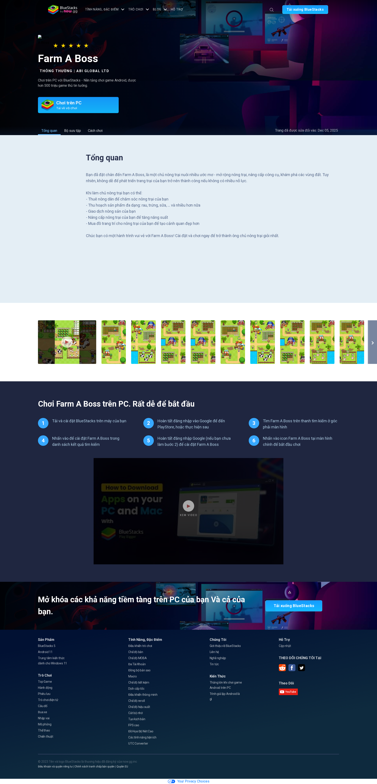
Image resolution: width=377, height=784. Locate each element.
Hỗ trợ (177, 9)
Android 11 (45, 652)
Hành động (45, 687)
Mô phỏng (44, 724)
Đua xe (42, 712)
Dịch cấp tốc (136, 688)
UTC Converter (138, 743)
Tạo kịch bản (136, 719)
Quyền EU (122, 766)
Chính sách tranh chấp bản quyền (94, 766)
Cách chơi (95, 131)
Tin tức (214, 664)
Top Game (45, 681)
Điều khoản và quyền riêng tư (55, 766)
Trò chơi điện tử (48, 700)
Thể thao (44, 730)
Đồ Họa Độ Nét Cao (140, 731)
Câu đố (42, 706)
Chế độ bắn (135, 652)
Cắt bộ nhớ (135, 713)
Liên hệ (214, 652)
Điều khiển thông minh (143, 694)
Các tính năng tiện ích (142, 737)
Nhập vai (43, 718)
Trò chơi (135, 9)
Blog (157, 9)
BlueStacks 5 (46, 646)
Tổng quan (49, 131)
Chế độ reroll (136, 701)
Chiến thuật (45, 736)
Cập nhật (285, 646)
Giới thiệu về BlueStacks (225, 646)
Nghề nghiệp (218, 658)
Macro (132, 676)
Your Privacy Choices (193, 781)
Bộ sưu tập (72, 131)
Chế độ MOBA (137, 658)
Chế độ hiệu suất (139, 707)
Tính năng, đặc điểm (102, 9)
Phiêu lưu (44, 694)
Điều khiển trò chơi (140, 646)
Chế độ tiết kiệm (138, 682)
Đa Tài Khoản (137, 664)
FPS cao (133, 725)
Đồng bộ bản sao (139, 670)
